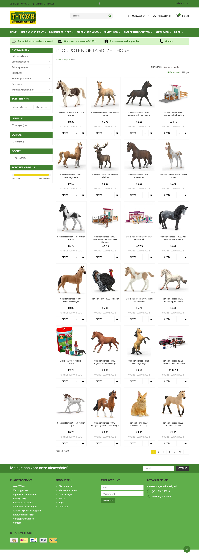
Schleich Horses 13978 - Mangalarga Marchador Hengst (105, 424)
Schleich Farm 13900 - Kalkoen (105, 299)
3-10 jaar (21, 125)
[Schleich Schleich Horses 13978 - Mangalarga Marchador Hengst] (105, 389)
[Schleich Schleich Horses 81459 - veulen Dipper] (71, 389)
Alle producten (66, 486)
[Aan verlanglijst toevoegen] (83, 133)
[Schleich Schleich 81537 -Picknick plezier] (71, 327)
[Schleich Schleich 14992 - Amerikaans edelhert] (105, 141)
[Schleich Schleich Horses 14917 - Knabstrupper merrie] (173, 265)
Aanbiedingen (65, 494)
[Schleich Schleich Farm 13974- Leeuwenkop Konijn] (139, 389)
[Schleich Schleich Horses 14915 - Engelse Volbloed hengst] (105, 327)
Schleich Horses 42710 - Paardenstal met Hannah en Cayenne (105, 239)
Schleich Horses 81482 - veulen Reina (105, 113)
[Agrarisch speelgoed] (23, 17)
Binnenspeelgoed (60, 32)
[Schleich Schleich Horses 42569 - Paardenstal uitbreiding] (173, 79)
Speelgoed (162, 32)
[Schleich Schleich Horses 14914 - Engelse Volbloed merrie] (139, 79)
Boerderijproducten (136, 32)
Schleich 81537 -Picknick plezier (71, 362)
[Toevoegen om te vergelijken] (77, 133)
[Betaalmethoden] (14, 540)
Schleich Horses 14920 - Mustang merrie (71, 176)
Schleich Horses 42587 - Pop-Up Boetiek (139, 238)
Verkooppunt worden (23, 519)
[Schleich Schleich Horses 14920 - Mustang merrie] (71, 141)
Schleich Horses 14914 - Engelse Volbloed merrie (139, 113)
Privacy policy (19, 498)
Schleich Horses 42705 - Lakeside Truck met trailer (173, 362)
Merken (62, 498)
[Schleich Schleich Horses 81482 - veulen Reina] (105, 79)
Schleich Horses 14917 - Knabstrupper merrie (173, 300)
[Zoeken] (109, 16)
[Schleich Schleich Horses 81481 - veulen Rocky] (71, 203)
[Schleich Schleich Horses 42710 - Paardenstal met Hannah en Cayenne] (105, 203)
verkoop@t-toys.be (161, 496)
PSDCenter (50, 553)
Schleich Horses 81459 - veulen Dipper (71, 424)
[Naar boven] (186, 549)
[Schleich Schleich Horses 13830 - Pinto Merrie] (71, 79)
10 (180, 452)
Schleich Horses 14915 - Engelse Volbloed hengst (105, 362)
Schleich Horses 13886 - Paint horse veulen (139, 300)
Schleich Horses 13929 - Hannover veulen (173, 424)
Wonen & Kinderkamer (23, 89)
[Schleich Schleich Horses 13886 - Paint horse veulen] (139, 265)
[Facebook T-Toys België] (99, 4)
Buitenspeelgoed (88, 32)
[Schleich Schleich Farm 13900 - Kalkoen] (105, 265)
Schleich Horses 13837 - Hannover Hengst (71, 300)
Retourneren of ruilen (23, 514)
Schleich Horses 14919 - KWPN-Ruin (139, 176)
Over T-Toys (19, 486)
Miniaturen (111, 32)
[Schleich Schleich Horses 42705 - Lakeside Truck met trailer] (173, 327)
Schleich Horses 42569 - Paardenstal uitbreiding (173, 113)
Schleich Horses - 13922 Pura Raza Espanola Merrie (173, 238)
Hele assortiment (32, 32)
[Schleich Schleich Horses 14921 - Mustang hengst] (139, 327)
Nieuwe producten (68, 490)
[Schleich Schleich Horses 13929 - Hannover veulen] (173, 389)
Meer (177, 32)
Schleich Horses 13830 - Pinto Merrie (71, 113)
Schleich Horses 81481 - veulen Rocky (71, 238)
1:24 (19, 142)
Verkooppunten (20, 490)
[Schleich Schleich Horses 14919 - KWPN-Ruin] (139, 141)
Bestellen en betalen (23, 502)
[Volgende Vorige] (186, 452)
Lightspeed (71, 553)
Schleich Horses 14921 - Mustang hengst (139, 362)
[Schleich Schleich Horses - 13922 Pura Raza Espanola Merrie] (173, 203)
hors (73, 60)
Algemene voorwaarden (25, 494)
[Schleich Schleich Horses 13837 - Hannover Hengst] (71, 265)
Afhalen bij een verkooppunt (27, 510)
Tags (66, 60)
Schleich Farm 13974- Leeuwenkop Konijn (139, 424)
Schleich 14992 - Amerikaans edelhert (105, 176)
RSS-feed (63, 506)
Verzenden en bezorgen (25, 506)
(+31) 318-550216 (161, 491)
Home (13, 32)
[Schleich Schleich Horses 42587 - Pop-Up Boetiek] (139, 203)
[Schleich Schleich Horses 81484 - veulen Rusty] (173, 141)
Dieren (20, 158)
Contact (17, 523)
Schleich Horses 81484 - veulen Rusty (173, 176)
